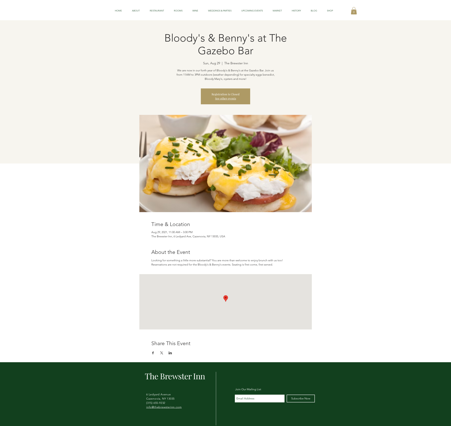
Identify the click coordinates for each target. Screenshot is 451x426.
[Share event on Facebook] (153, 352)
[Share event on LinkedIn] (170, 352)
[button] (354, 10)
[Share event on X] (161, 352)
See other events (225, 98)
